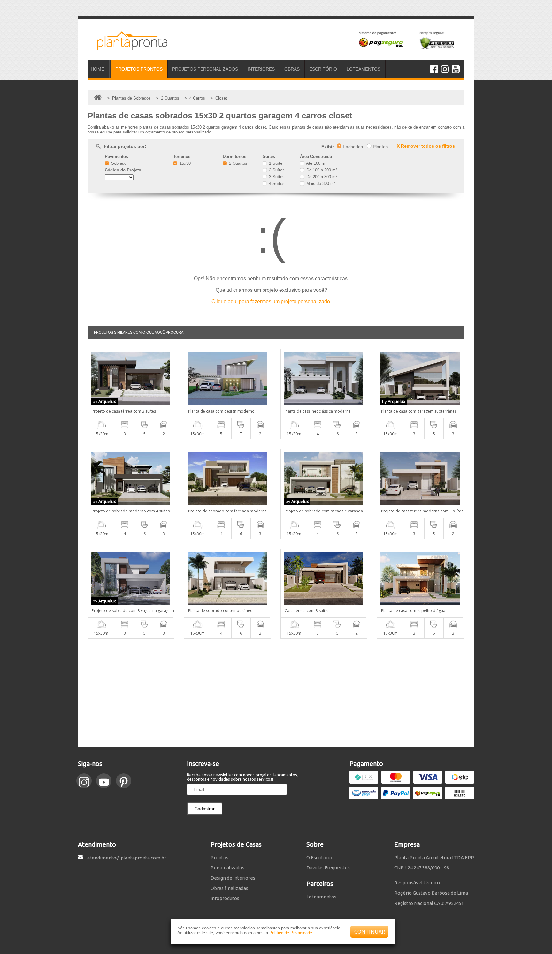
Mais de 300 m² (320, 183)
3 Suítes (276, 176)
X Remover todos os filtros (426, 145)
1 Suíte (275, 163)
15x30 (184, 163)
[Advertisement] (276, 693)
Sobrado (118, 163)
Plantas (380, 146)
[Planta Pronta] (127, 47)
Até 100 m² (315, 163)
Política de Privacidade (290, 932)
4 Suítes (276, 183)
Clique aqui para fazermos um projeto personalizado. (271, 301)
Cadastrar (205, 808)
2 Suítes (276, 170)
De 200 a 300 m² (321, 176)
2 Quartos (237, 163)
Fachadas (352, 146)
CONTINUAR (369, 931)
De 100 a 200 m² (321, 170)
